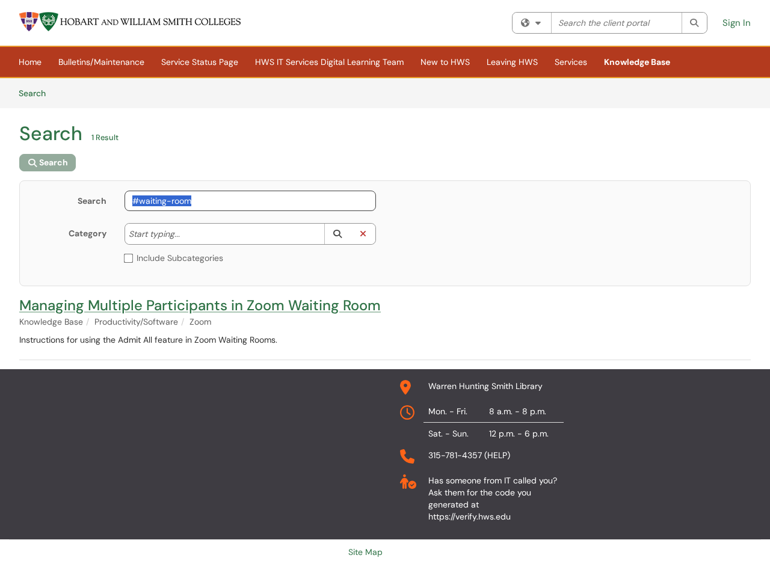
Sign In (736, 23)
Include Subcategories (180, 258)
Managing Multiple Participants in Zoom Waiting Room (200, 305)
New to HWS (445, 62)
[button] (337, 234)
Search (36, 93)
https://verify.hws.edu (469, 516)
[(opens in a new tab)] (130, 21)
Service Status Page (199, 62)
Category (87, 233)
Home (30, 62)
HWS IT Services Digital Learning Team (329, 62)
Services (571, 62)
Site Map (365, 552)
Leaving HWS (512, 62)
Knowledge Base (637, 62)
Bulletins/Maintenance (101, 62)
